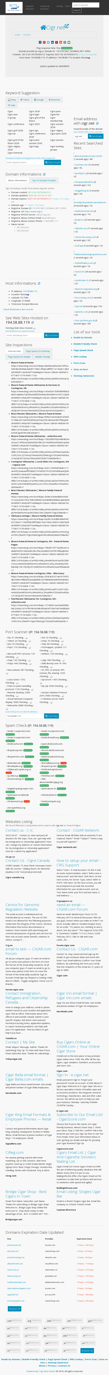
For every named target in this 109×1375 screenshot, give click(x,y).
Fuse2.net (80, 271)
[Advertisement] (37, 254)
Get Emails (96, 136)
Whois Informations (17, 180)
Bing (13, 99)
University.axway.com (85, 237)
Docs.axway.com (83, 297)
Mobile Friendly (42, 356)
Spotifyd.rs (80, 173)
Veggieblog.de (82, 190)
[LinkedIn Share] (52, 42)
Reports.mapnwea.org (86, 288)
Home (17, 34)
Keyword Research (30, 7)
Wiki (13, 105)
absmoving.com (14, 1276)
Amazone (55, 99)
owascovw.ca (13, 1269)
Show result (54, 162)
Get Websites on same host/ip (20, 331)
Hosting (59, 6)
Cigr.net (27, 34)
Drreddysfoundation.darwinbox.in (90, 202)
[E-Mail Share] (69, 42)
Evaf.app (79, 245)
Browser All (14, 1308)
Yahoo (26, 99)
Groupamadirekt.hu (84, 181)
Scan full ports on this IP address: (22, 711)
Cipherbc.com (81, 311)
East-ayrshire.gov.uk (85, 320)
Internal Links (14, 351)
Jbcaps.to (79, 219)
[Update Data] (43, 174)
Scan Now (53, 335)
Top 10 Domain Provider (44, 180)
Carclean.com (81, 164)
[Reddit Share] (65, 42)
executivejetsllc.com (15, 1301)
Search (76, 10)
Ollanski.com (81, 228)
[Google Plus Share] (44, 42)
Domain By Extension (44, 7)
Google (40, 99)
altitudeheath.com (15, 1263)
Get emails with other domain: (88, 132)
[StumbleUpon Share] (60, 42)
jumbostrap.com (14, 1245)
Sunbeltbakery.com (84, 262)
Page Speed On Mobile (19, 356)
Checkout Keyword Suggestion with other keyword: (30, 158)
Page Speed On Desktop (38, 351)
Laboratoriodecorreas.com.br (88, 156)
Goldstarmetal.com (84, 211)
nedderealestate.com (16, 1282)
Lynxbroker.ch (82, 280)
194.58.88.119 (30, 291)
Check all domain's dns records (18, 309)
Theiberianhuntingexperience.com (90, 254)
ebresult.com (12, 1251)
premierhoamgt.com (16, 1257)
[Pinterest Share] (56, 42)
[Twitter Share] (48, 42)
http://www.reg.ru (33, 211)
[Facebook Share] (40, 42)
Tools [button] (67, 6)
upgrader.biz (12, 1294)
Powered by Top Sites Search (40, 1371)
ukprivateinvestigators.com (19, 1288)
